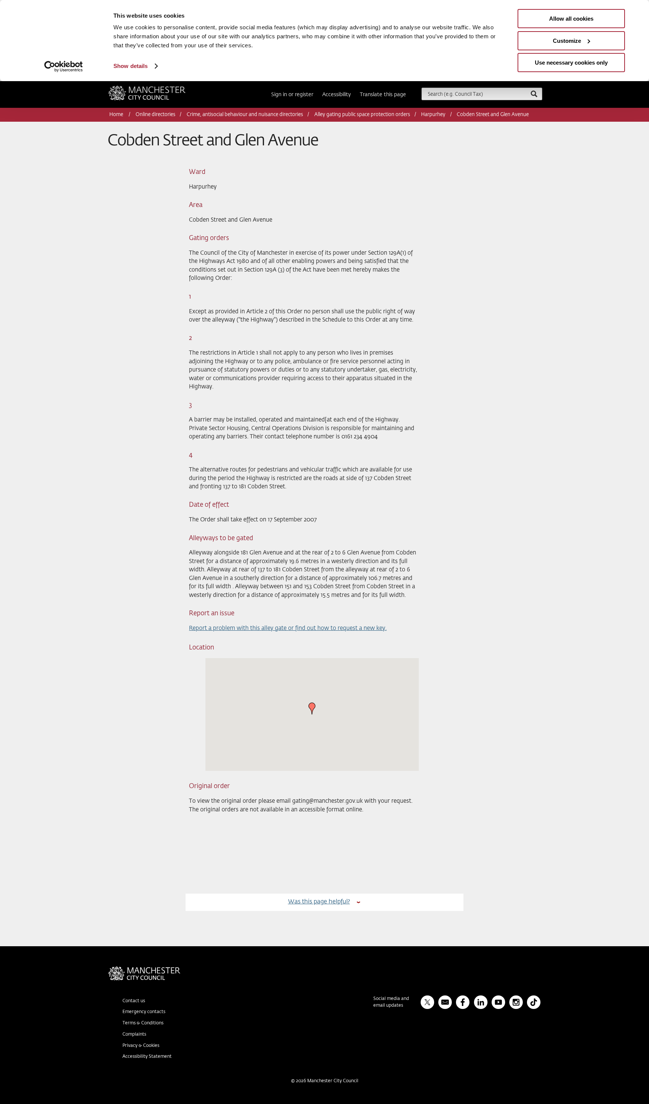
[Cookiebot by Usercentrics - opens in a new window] (64, 66)
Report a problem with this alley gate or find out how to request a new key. (287, 628)
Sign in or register (292, 94)
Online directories (155, 114)
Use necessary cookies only (571, 62)
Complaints (134, 1034)
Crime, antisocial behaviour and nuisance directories (245, 114)
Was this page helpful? (319, 902)
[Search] (534, 94)
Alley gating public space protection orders (362, 114)
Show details (130, 66)
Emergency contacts (143, 1012)
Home (116, 114)
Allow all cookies (571, 18)
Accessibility (336, 94)
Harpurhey (433, 114)
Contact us (133, 1001)
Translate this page (383, 94)
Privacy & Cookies (140, 1046)
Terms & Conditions (142, 1023)
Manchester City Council (157, 88)
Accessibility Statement (147, 1056)
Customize (567, 41)
